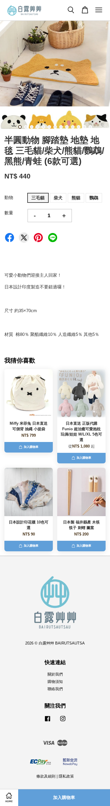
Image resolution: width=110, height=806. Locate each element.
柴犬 (58, 197)
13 (90, 127)
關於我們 (55, 674)
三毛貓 (38, 197)
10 (73, 127)
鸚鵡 (93, 197)
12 (84, 127)
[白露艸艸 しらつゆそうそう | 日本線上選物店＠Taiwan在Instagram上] (63, 721)
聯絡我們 (55, 689)
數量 (8, 212)
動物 (8, 197)
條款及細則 (45, 776)
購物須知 (55, 681)
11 (78, 127)
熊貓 (76, 197)
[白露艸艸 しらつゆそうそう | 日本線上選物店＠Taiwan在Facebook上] (47, 721)
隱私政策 (66, 776)
